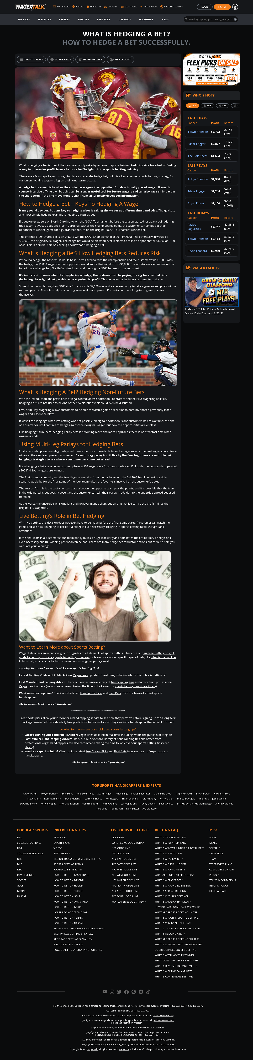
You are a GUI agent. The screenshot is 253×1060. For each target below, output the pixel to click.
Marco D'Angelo (186, 798)
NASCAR (22, 896)
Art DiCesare (150, 808)
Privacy (214, 874)
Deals (213, 842)
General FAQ (217, 891)
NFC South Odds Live (125, 891)
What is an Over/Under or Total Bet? (179, 848)
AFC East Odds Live (124, 864)
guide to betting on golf (158, 653)
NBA (19, 848)
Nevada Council (106, 1034)
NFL (19, 837)
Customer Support (221, 869)
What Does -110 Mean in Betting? (176, 960)
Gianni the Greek (163, 793)
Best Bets (115, 693)
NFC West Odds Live (124, 869)
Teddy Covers (148, 803)
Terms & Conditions (222, 880)
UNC (68, 237)
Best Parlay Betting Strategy (73, 933)
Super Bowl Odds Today (128, 842)
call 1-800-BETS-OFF (163, 1015)
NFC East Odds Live (124, 858)
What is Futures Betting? (171, 896)
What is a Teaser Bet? (169, 880)
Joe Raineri (117, 808)
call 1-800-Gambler (165, 1039)
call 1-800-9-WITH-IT (164, 1020)
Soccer (21, 880)
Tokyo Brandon (198, 132)
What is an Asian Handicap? (173, 901)
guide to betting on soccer (72, 657)
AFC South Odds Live (125, 896)
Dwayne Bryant (28, 803)
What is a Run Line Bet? (170, 869)
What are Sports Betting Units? (176, 912)
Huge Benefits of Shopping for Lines (78, 949)
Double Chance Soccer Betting (175, 949)
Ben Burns (67, 793)
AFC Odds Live (120, 853)
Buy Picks (24, 19)
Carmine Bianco (93, 798)
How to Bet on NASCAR (68, 923)
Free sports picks (31, 718)
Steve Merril (34, 798)
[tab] (192, 105)
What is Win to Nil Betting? (173, 923)
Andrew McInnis (224, 803)
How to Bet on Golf (67, 896)
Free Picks (103, 19)
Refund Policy (218, 885)
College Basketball (30, 853)
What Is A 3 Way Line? (168, 853)
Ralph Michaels (184, 793)
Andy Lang (122, 793)
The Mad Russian (69, 803)
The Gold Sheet (197, 156)
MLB (19, 864)
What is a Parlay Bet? (169, 858)
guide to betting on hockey (36, 657)
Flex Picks (44, 19)
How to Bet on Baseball (70, 880)
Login (205, 6)
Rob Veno (102, 808)
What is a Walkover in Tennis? (174, 955)
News (165, 19)
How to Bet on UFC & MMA (71, 901)
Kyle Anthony (148, 798)
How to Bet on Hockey (68, 885)
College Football (29, 842)
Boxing (21, 891)
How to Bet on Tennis (68, 917)
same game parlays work (94, 661)
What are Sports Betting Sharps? (177, 939)
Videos (58, 848)
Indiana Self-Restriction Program (126, 1022)
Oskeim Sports (90, 803)
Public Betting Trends (69, 944)
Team (212, 858)
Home (213, 837)
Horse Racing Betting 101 (70, 912)
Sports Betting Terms (68, 864)
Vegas (23, 686)
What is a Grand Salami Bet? (173, 971)
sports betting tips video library (135, 686)
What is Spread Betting (170, 891)
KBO (19, 869)
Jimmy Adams (109, 803)
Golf (20, 885)
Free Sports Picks (91, 693)
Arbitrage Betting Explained (73, 939)
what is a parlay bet (47, 661)
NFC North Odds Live (125, 880)
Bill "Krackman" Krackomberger (194, 803)
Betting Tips (62, 853)
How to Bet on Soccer (68, 891)
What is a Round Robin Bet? (173, 885)
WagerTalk (92, 1049)
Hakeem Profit (222, 793)
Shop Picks (216, 853)
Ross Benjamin (52, 798)
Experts (64, 19)
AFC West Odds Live (124, 874)
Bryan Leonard (197, 251)
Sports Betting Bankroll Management (80, 928)
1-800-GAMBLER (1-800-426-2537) (186, 1005)
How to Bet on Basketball (71, 874)
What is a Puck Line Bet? (170, 864)
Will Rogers (112, 798)
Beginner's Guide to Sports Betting (77, 858)
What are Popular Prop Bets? (174, 874)
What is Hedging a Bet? (170, 933)
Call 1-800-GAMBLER (140, 1010)
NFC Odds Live (121, 848)
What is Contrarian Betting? (174, 976)
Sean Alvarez (166, 803)
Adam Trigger (196, 144)
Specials (83, 19)
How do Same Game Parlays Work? (177, 907)
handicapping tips (122, 682)
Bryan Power (196, 203)
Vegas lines (80, 675)
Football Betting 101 (68, 869)
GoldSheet (146, 19)
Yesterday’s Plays (220, 864)
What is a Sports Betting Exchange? (178, 944)
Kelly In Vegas (48, 803)
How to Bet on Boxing (68, 907)
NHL (19, 858)
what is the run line (163, 657)
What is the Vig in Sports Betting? (177, 928)
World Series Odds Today (129, 901)
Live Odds (124, 19)
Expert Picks (62, 842)
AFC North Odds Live (125, 885)
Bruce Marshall (72, 798)
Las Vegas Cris (129, 803)
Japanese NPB (25, 874)
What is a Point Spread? (170, 842)
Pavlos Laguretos (140, 793)
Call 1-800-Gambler (154, 1027)
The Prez (204, 798)
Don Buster (132, 808)
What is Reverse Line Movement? (176, 965)
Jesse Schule (219, 798)
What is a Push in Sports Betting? (177, 917)
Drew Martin (30, 793)
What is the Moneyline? (170, 837)
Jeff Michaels (167, 798)
